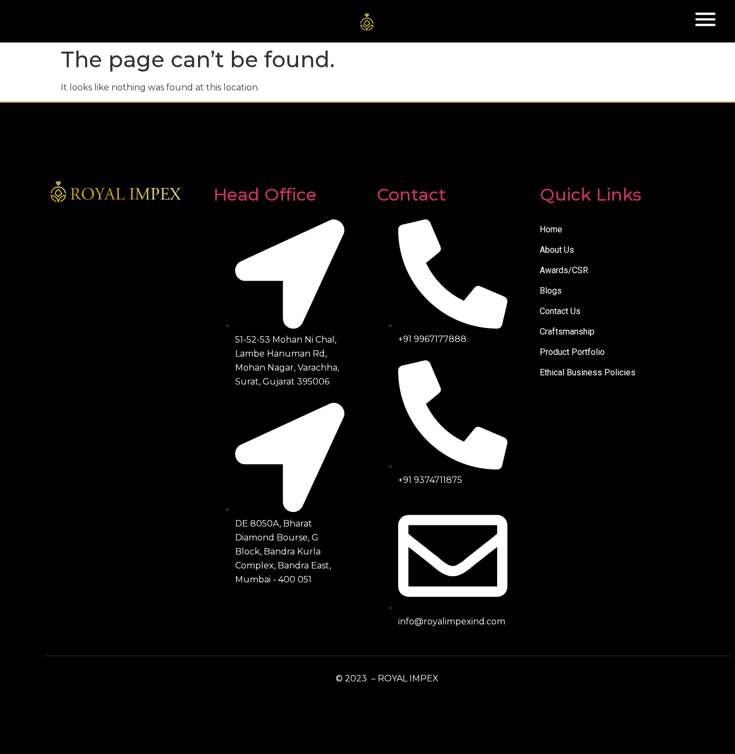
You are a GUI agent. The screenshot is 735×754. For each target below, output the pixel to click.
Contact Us (560, 311)
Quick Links (590, 194)
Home (551, 229)
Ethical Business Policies (587, 372)
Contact (411, 194)
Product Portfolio (572, 352)
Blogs (551, 291)
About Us (557, 250)
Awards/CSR (564, 270)
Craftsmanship (567, 331)
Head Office (265, 194)
